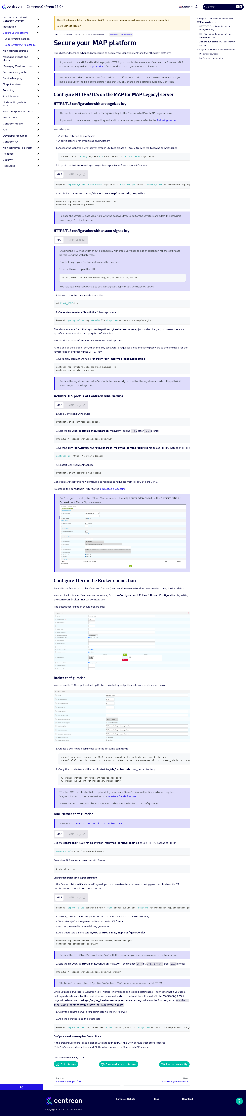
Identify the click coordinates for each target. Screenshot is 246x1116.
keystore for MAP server (122, 796)
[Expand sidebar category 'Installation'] (38, 27)
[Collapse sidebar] (21, 1087)
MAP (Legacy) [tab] (76, 174)
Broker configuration (209, 54)
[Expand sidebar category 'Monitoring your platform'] (38, 148)
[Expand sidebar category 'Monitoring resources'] (38, 51)
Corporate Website (125, 1099)
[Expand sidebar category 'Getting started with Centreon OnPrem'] (38, 19)
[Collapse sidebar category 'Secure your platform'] (38, 33)
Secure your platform (15, 32)
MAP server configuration (211, 58)
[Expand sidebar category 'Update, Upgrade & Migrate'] (38, 104)
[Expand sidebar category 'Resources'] (38, 166)
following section (167, 120)
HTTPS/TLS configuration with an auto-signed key (215, 35)
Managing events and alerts (15, 58)
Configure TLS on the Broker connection (216, 49)
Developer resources (15, 135)
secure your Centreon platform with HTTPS (96, 823)
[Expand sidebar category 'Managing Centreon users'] (38, 66)
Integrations (10, 117)
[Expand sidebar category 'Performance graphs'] (38, 72)
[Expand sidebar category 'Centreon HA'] (38, 142)
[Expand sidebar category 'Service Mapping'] (38, 78)
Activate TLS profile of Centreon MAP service (217, 43)
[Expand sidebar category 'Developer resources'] (38, 136)
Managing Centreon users (18, 66)
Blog (156, 1099)
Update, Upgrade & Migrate (14, 104)
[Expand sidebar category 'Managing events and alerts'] (38, 58)
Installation (9, 26)
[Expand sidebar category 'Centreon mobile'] (38, 123)
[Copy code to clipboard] (186, 156)
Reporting (9, 90)
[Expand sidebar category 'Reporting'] (38, 90)
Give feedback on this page (120, 1064)
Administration (11, 96)
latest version (73, 25)
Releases (8, 153)
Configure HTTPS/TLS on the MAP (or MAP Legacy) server (215, 20)
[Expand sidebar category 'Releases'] (38, 154)
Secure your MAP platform (20, 44)
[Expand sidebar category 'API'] (38, 129)
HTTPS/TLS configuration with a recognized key (214, 28)
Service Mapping (12, 78)
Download (187, 1099)
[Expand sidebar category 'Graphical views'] (38, 84)
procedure (98, 66)
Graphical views (12, 84)
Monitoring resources (15, 50)
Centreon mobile (13, 123)
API (5, 129)
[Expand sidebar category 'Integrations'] (38, 117)
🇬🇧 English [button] (184, 6)
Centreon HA (10, 141)
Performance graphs (15, 72)
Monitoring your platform (17, 147)
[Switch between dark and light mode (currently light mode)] (196, 7)
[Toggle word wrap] (181, 184)
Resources (9, 165)
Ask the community (176, 1064)
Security (8, 159)
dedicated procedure (112, 488)
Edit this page (68, 1064)
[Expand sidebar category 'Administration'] (38, 96)
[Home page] (56, 35)
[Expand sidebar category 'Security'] (38, 160)
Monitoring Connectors (16, 111)
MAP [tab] (59, 174)
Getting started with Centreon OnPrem (15, 19)
